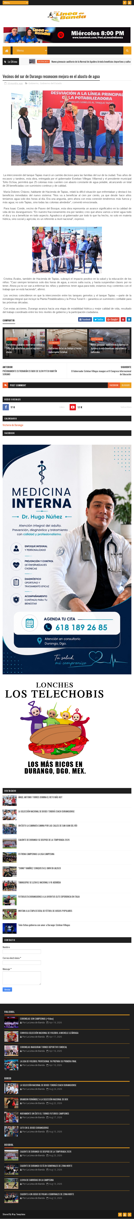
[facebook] (125, 3)
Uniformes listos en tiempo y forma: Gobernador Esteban (65, 350)
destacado (21, 61)
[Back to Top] (129, 1215)
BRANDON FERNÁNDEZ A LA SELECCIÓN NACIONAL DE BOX (44, 1099)
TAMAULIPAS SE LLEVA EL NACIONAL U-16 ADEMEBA (39, 882)
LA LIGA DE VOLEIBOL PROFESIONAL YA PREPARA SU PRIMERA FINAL (48, 1061)
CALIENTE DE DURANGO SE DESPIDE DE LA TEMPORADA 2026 (44, 839)
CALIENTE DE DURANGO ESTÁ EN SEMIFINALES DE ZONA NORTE (46, 1165)
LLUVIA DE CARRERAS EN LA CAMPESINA (37, 1180)
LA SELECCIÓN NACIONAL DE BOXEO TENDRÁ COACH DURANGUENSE (46, 811)
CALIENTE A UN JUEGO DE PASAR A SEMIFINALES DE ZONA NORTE (47, 1194)
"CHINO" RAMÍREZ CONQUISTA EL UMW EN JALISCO (39, 868)
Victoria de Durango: (13, 425)
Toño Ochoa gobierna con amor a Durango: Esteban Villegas (44, 925)
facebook (114, 385)
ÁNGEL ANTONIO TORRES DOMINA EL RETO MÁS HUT (40, 797)
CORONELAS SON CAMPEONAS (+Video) (37, 1018)
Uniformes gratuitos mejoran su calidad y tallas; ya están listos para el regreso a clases (25, 348)
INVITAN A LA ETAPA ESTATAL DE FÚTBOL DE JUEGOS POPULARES (45, 910)
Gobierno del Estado (51, 83)
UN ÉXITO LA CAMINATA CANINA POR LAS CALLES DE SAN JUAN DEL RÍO (47, 825)
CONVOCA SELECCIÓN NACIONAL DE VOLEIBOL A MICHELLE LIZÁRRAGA (49, 1033)
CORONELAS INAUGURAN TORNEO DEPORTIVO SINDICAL (43, 1047)
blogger (126, 385)
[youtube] (129, 3)
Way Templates (18, 1214)
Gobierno (33, 83)
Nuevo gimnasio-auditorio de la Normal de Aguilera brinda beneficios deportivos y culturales (71, 61)
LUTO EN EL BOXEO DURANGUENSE (34, 1127)
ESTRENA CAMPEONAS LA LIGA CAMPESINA (36, 854)
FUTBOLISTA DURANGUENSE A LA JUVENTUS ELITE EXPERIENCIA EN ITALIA (49, 896)
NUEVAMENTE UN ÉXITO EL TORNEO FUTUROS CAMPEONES (44, 1113)
